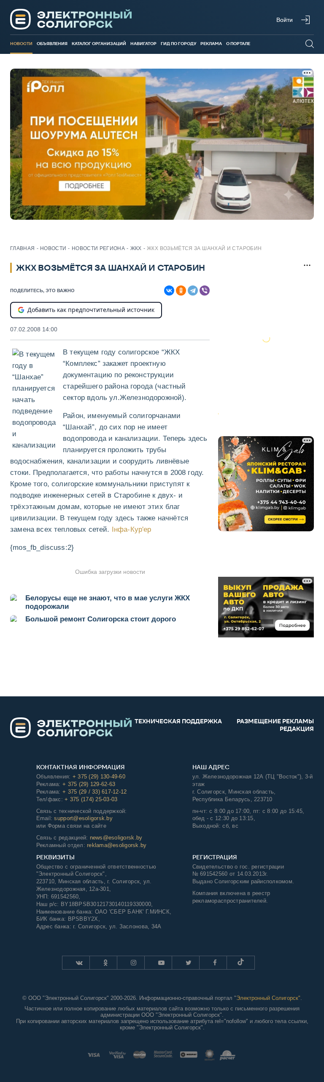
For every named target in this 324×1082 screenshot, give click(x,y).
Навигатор (143, 43)
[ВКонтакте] (169, 290)
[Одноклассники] (181, 290)
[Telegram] (193, 290)
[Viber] (205, 290)
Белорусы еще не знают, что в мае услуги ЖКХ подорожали (107, 602)
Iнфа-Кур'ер (131, 529)
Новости (21, 43)
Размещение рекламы (275, 721)
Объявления (52, 43)
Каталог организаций (99, 43)
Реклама (211, 43)
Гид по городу (178, 43)
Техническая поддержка (178, 721)
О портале (238, 43)
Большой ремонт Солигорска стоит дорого (100, 619)
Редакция (297, 729)
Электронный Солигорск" (268, 998)
